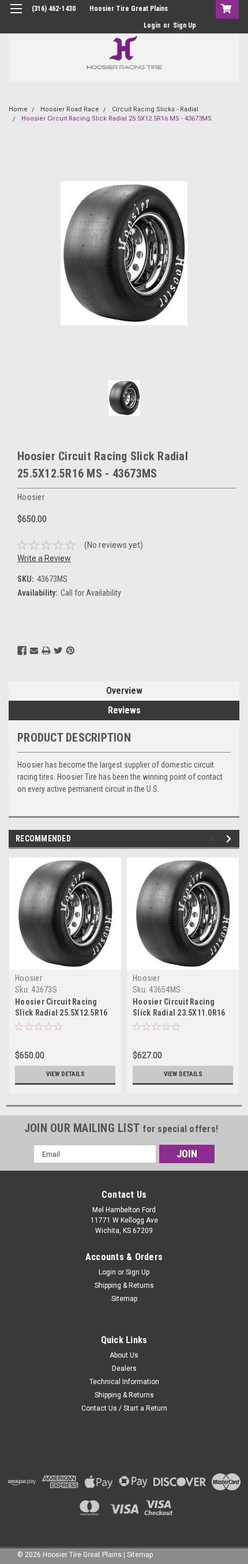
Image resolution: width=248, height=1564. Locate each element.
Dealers (124, 1368)
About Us (124, 1355)
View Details (65, 1074)
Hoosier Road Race (69, 109)
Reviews (124, 710)
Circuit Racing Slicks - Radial (155, 109)
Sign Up (184, 25)
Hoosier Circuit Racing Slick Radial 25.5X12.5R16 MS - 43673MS (116, 118)
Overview (124, 690)
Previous (214, 838)
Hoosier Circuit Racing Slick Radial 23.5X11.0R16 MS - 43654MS (179, 1012)
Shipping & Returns (124, 1285)
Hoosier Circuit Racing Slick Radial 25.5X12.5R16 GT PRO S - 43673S (61, 1012)
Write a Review (44, 558)
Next (230, 838)
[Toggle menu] (16, 16)
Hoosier (28, 978)
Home (18, 109)
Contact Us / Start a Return (124, 1408)
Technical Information (124, 1382)
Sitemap (124, 1299)
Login (152, 25)
